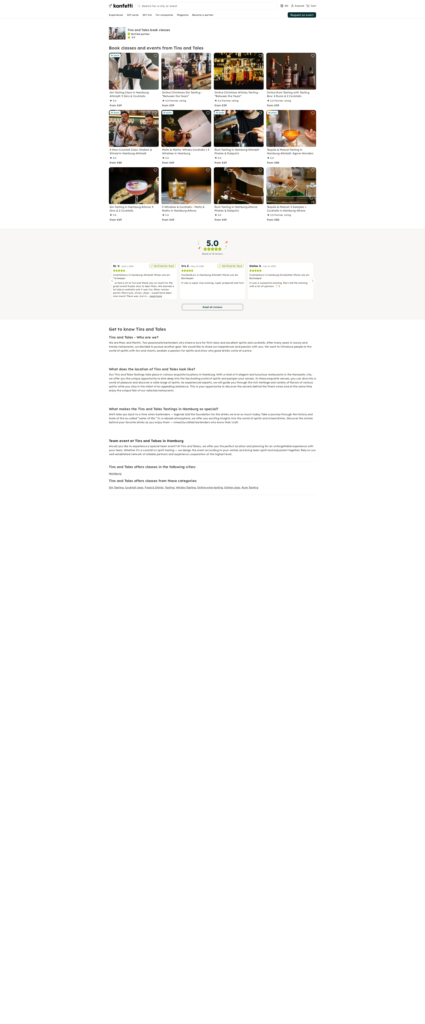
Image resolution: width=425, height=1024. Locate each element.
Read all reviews (212, 307)
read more (156, 296)
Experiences (116, 14)
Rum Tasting (250, 487)
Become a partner (202, 14)
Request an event (301, 15)
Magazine (182, 14)
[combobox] (206, 6)
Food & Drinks (154, 487)
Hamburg (115, 473)
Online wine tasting (210, 487)
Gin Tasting (116, 487)
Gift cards (133, 14)
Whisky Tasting (186, 487)
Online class (232, 487)
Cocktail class (134, 487)
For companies (164, 14)
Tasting (169, 487)
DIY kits (147, 14)
